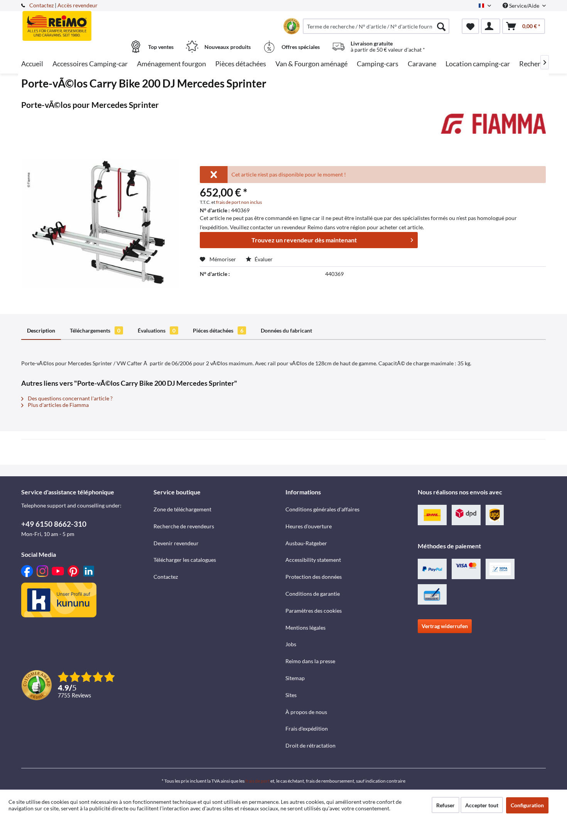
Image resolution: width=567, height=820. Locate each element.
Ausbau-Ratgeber (306, 543)
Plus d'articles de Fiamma (58, 405)
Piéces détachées (218, 330)
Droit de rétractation (310, 745)
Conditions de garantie (312, 593)
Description (41, 330)
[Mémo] (470, 26)
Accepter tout (481, 805)
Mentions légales (305, 627)
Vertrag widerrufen (445, 626)
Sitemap (295, 678)
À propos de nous (306, 712)
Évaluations (157, 330)
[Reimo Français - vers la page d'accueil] (86, 22)
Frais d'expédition (306, 728)
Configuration (527, 805)
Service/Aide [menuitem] (524, 5)
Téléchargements (95, 330)
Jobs (290, 644)
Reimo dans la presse (310, 661)
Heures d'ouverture (308, 526)
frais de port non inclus (239, 202)
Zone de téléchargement (182, 509)
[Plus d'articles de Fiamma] (493, 127)
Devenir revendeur (176, 543)
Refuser (445, 805)
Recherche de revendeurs (184, 526)
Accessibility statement (313, 559)
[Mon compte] (490, 26)
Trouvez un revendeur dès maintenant (304, 240)
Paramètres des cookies (313, 610)
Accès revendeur (77, 5)
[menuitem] (376, 26)
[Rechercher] (441, 26)
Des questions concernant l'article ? (70, 398)
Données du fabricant (286, 330)
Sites (291, 695)
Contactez (41, 5)
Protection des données (313, 576)
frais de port (257, 781)
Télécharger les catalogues (185, 559)
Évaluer (263, 259)
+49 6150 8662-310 (53, 523)
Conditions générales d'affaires (322, 509)
